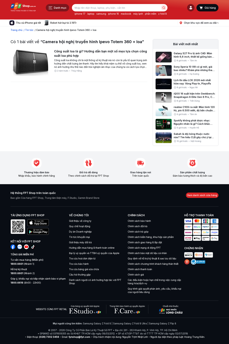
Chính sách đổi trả (137, 226)
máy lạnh (138, 13)
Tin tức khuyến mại (79, 237)
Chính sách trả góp (138, 231)
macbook (126, 13)
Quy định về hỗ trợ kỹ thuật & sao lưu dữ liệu (152, 258)
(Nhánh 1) (22, 263)
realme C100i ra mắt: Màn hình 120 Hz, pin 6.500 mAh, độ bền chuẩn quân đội (194, 110)
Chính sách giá (136, 274)
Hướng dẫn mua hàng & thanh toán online (91, 247)
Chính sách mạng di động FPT (144, 247)
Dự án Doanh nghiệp (80, 231)
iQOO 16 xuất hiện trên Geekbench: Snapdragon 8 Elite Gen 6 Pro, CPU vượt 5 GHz (194, 97)
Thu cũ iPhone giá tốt (28, 22)
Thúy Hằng (76, 71)
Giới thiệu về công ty (80, 220)
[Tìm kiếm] (163, 7)
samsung (101, 13)
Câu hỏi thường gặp (80, 274)
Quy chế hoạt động (79, 226)
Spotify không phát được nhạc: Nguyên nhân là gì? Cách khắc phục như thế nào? (192, 124)
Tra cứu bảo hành (79, 263)
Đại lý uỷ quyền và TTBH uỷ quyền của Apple (94, 253)
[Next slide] (79, 22)
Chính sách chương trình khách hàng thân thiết (153, 263)
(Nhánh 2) (23, 273)
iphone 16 (113, 13)
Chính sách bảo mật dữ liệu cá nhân (147, 253)
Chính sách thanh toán (140, 269)
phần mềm (150, 13)
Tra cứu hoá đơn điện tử (82, 258)
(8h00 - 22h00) (26, 282)
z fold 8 (162, 13)
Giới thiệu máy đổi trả (80, 242)
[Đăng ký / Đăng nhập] (190, 7)
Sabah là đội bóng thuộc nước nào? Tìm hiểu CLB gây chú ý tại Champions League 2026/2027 (192, 137)
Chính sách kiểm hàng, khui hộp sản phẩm (151, 237)
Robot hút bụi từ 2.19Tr (63, 22)
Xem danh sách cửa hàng (202, 195)
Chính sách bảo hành (139, 220)
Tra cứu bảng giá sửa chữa (84, 269)
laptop (90, 13)
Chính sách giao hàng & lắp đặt (145, 242)
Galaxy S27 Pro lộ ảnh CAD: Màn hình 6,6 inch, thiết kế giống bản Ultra (193, 56)
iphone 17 (80, 13)
